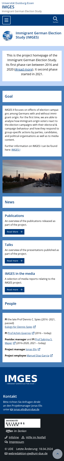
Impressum (16, 442)
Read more (12, 260)
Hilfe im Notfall (36, 437)
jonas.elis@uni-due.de (26, 409)
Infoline (14, 437)
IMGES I (15, 149)
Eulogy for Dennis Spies (18, 327)
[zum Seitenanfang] (57, 454)
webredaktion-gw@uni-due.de (28, 453)
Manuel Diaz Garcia (38, 355)
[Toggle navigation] (6, 20)
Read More (12, 231)
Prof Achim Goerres (19, 333)
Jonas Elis (31, 349)
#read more (23, 69)
